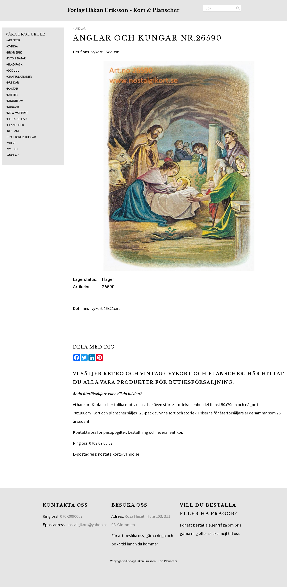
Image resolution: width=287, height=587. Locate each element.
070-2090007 (71, 516)
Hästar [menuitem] (12, 88)
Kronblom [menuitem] (15, 101)
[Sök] (238, 8)
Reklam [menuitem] (13, 131)
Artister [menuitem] (13, 40)
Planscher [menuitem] (15, 125)
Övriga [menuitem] (12, 46)
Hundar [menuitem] (13, 82)
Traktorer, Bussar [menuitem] (21, 137)
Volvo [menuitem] (12, 143)
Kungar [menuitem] (13, 107)
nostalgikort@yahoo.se (86, 524)
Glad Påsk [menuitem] (14, 64)
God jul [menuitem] (13, 70)
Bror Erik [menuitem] (14, 52)
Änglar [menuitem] (13, 155)
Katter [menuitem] (12, 95)
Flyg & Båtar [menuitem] (16, 58)
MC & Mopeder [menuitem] (17, 113)
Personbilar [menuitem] (17, 119)
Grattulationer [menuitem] (19, 77)
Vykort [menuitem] (12, 149)
